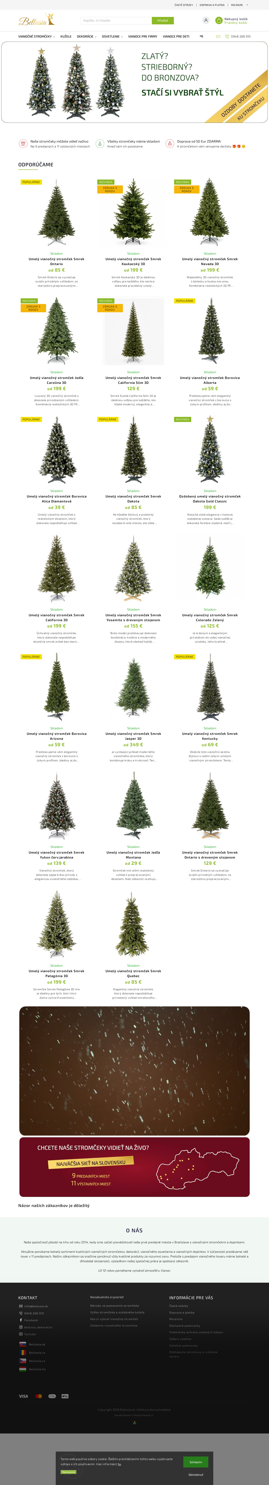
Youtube (30, 1334)
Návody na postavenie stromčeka (114, 1305)
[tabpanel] (57, 235)
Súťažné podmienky (183, 1345)
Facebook (31, 1320)
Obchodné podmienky (184, 1325)
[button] (8, 83)
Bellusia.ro (37, 1352)
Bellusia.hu (37, 1369)
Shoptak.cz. (147, 1415)
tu (119, 1464)
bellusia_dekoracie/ (38, 1327)
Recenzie (237, 4)
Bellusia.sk (37, 1344)
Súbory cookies (180, 1338)
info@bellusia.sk (36, 1306)
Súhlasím (196, 1462)
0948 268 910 (34, 1313)
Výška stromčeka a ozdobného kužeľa (117, 1312)
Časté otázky (184, 4)
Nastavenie (68, 1472)
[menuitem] (38, 36)
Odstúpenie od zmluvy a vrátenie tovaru (193, 1354)
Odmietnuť (196, 1474)
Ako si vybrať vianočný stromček (114, 1319)
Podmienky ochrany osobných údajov (196, 1332)
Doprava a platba (212, 4)
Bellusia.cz (37, 1360)
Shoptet (127, 1415)
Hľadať (162, 20)
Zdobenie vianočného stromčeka (113, 1325)
